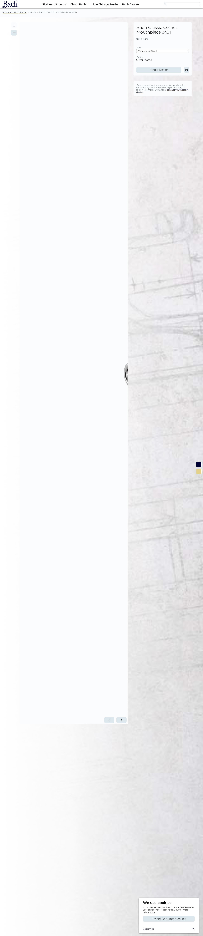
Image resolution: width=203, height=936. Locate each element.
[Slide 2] (14, 33)
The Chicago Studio (105, 4)
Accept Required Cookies (169, 919)
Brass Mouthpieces (15, 12)
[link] (186, 70)
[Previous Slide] (109, 720)
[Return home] (9, 4)
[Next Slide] (121, 720)
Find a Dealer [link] (159, 70)
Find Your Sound (52, 4)
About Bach (78, 4)
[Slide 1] (14, 25)
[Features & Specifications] (199, 471)
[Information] (199, 464)
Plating (139, 57)
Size (138, 47)
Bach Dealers (131, 4)
